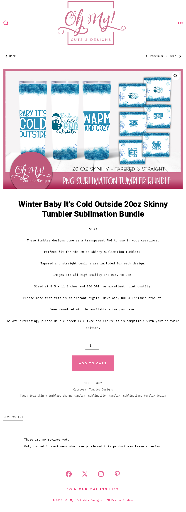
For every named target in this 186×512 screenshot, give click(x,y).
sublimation (132, 396)
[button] (175, 76)
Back (12, 56)
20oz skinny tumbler (44, 396)
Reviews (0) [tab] (13, 417)
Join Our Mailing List (93, 489)
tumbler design (155, 396)
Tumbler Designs (101, 389)
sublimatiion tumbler (104, 396)
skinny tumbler (74, 396)
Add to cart (93, 363)
